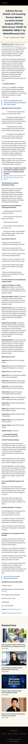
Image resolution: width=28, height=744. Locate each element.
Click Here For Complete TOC (10, 436)
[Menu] (25, 2)
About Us (4, 733)
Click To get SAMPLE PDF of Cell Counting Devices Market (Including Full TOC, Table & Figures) (15, 102)
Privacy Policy (22, 733)
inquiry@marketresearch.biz (14, 613)
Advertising (15, 733)
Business (22, 37)
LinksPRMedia (16, 741)
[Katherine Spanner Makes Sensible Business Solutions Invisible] (14, 681)
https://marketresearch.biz (14, 609)
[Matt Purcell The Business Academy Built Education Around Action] (14, 705)
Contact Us (9, 733)
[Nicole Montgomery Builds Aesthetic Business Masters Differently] (14, 658)
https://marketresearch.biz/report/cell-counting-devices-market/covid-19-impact (15, 177)
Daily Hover (5, 3)
